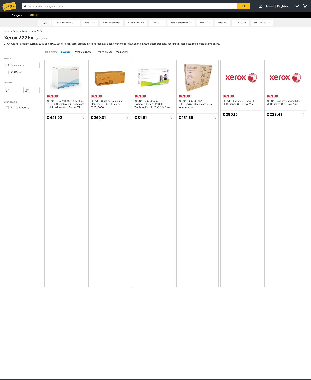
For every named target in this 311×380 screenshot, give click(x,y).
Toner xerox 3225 (262, 22)
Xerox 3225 (157, 22)
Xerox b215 (90, 22)
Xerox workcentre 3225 (66, 22)
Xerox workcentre (136, 22)
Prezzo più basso (83, 51)
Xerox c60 (222, 22)
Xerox (44, 23)
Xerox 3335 (240, 22)
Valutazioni (122, 51)
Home (6, 31)
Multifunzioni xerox (111, 22)
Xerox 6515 (205, 22)
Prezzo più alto (104, 51)
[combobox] (129, 6)
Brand (15, 31)
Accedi (269, 6)
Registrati (283, 6)
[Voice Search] (25, 6)
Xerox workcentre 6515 (181, 22)
